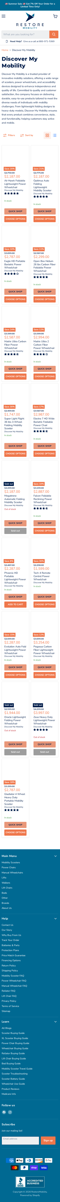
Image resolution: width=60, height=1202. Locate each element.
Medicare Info (9, 1094)
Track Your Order (10, 940)
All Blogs (7, 1028)
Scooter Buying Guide (13, 1033)
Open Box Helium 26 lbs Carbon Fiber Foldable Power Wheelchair (45, 266)
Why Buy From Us (11, 935)
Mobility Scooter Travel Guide (17, 1068)
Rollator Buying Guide (13, 1053)
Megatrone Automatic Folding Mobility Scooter (14, 499)
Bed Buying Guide (11, 1063)
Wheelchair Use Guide (13, 1083)
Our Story (7, 930)
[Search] (53, 34)
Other (5, 898)
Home (5, 50)
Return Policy (9, 965)
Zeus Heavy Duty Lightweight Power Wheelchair (44, 720)
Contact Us (7, 925)
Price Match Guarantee (13, 955)
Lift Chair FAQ (9, 996)
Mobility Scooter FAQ (13, 975)
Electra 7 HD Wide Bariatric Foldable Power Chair (44, 422)
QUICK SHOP (15, 211)
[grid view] (47, 135)
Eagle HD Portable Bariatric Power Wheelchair (14, 264)
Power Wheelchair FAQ (14, 980)
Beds (4, 893)
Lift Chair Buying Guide (14, 1058)
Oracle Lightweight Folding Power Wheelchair (15, 720)
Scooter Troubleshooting (15, 1073)
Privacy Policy (9, 1001)
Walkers (6, 882)
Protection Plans (10, 950)
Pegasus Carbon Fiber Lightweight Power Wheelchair (44, 650)
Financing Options (11, 960)
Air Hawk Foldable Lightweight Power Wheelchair (15, 184)
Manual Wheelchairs (12, 872)
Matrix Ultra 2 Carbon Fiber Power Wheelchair (44, 345)
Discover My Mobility (13, 190)
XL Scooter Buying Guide (15, 1038)
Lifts (4, 877)
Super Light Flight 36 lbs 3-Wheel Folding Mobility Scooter (14, 423)
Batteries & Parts (11, 945)
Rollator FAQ (8, 990)
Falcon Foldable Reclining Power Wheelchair (43, 499)
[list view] (54, 135)
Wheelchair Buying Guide (15, 1048)
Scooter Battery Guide (13, 1078)
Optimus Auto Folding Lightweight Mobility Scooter (42, 185)
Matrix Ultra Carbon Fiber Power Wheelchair (15, 345)
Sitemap (6, 1011)
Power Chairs (9, 867)
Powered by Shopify (30, 1195)
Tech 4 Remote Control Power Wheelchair (42, 576)
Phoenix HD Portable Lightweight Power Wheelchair (15, 577)
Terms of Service (10, 1006)
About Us (7, 908)
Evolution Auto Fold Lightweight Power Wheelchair (15, 650)
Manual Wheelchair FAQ (14, 985)
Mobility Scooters (11, 862)
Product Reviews (10, 1089)
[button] (11, 193)
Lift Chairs (7, 887)
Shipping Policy (10, 970)
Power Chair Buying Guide (15, 1043)
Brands (5, 903)
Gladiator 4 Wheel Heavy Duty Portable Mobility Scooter (14, 799)
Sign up (48, 1140)
